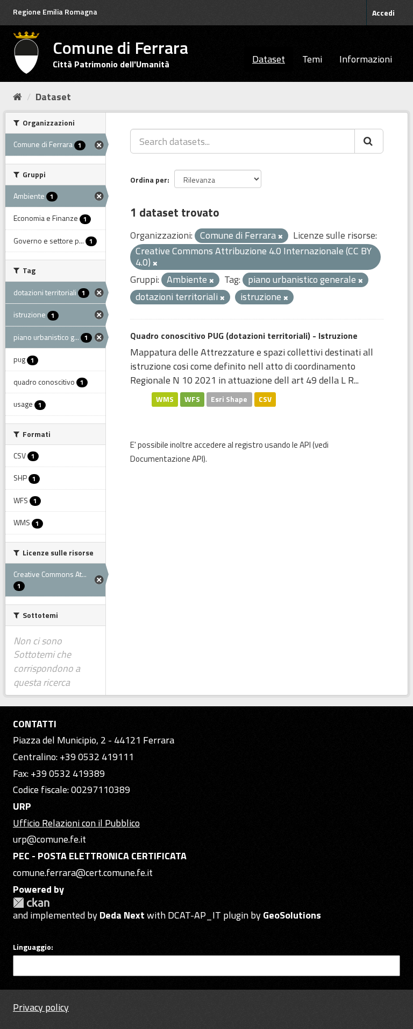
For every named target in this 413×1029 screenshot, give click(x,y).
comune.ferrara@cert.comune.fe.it (83, 872)
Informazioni (365, 59)
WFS (192, 399)
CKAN (31, 902)
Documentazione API (166, 459)
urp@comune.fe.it (49, 839)
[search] (368, 141)
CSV (265, 399)
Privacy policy (41, 1007)
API (305, 445)
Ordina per (148, 179)
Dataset (268, 59)
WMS (165, 399)
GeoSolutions (292, 915)
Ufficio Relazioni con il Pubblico (76, 823)
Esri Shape (229, 399)
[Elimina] (280, 236)
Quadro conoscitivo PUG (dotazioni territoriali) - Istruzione (244, 335)
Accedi (383, 12)
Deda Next (122, 915)
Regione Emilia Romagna (55, 11)
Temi (312, 59)
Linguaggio (32, 947)
